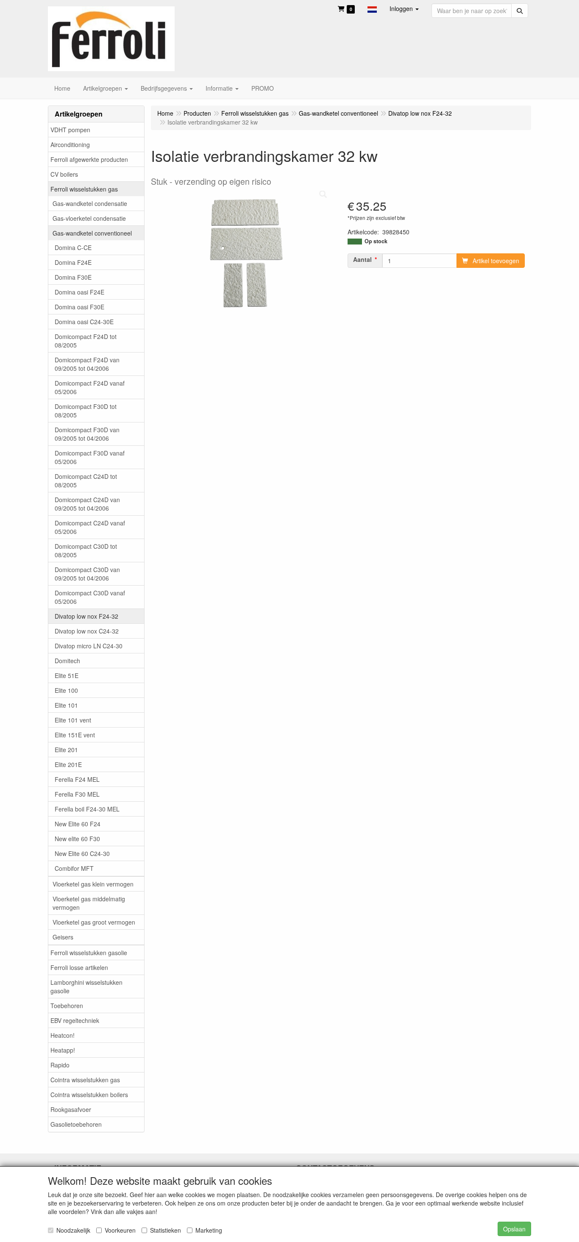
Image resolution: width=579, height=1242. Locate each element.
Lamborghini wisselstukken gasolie (86, 986)
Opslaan (514, 1229)
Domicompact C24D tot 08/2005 (86, 480)
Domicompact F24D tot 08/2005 (86, 340)
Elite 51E (66, 675)
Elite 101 (66, 705)
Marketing (208, 1230)
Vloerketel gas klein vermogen (93, 884)
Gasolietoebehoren (76, 1124)
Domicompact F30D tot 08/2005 (86, 410)
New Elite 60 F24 (77, 824)
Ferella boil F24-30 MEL (87, 809)
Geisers (63, 937)
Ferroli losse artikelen (79, 967)
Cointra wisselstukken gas (85, 1079)
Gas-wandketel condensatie (90, 203)
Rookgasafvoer (70, 1109)
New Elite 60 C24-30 (82, 853)
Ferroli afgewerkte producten (89, 159)
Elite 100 (66, 690)
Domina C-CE (73, 247)
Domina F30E (73, 277)
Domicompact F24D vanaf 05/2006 (90, 387)
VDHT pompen (70, 129)
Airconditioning (70, 144)
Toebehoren (66, 1005)
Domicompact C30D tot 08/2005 (86, 550)
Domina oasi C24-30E (84, 321)
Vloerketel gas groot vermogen (94, 922)
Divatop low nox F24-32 (86, 616)
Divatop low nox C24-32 (87, 631)
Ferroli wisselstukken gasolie (88, 952)
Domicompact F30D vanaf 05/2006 (90, 457)
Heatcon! (62, 1035)
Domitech (67, 660)
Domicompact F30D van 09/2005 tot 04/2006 (87, 433)
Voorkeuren (120, 1230)
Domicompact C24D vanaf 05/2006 (90, 527)
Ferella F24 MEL (77, 779)
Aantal (362, 259)
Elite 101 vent (73, 720)
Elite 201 (66, 749)
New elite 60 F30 (77, 838)
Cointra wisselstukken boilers (89, 1094)
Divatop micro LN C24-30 (88, 646)
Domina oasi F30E (79, 307)
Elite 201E (68, 764)
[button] (372, 8)
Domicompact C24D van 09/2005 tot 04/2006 (87, 503)
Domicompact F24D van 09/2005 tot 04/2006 (87, 364)
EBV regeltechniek (74, 1020)
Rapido (60, 1065)
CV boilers (64, 174)
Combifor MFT (74, 868)
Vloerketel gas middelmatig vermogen (89, 903)
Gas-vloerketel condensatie (89, 218)
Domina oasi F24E (79, 292)
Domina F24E (73, 262)
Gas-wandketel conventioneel (92, 233)
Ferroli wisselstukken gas (84, 189)
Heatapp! (62, 1050)
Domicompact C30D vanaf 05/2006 (90, 597)
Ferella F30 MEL (77, 794)
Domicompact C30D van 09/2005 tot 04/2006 (87, 573)
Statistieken (165, 1230)
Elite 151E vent (75, 735)
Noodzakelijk (73, 1230)
